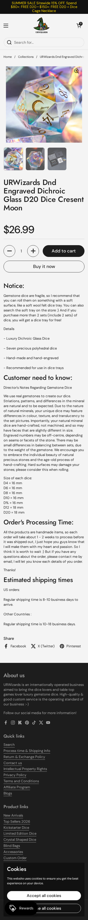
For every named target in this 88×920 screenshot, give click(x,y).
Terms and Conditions (21, 781)
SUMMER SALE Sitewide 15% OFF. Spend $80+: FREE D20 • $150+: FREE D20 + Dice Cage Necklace (44, 7)
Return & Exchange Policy (24, 757)
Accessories (13, 851)
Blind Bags (12, 845)
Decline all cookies (44, 908)
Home (8, 57)
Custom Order (15, 858)
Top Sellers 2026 (17, 821)
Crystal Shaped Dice (20, 839)
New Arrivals (13, 815)
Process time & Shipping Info (27, 750)
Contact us (13, 763)
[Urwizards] (41, 25)
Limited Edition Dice (20, 833)
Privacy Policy (15, 775)
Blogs (8, 793)
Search (9, 744)
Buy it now (44, 266)
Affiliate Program (17, 787)
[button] (79, 25)
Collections (26, 57)
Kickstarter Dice (16, 827)
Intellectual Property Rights (25, 769)
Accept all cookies (44, 895)
